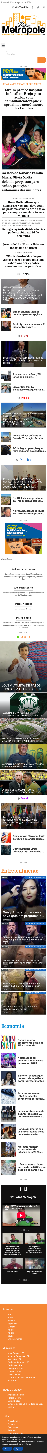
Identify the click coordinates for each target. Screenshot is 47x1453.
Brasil (10, 1317)
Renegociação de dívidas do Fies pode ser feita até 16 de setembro (23, 232)
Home (10, 1314)
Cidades (11, 1326)
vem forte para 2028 (12, 287)
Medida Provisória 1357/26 (23, 199)
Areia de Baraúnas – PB (18, 1356)
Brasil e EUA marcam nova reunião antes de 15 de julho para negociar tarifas (23, 360)
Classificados (14, 1421)
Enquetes (12, 1424)
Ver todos (12, 1380)
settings (28, 1444)
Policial (11, 1333)
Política (11, 1329)
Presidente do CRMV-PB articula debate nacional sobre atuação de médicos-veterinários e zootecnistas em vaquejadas (22, 482)
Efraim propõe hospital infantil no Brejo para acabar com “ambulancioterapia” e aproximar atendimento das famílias (23, 99)
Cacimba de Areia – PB (18, 1362)
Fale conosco (14, 1427)
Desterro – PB (14, 1374)
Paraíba (11, 1320)
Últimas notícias (15, 1433)
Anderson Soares (16, 1394)
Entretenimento (15, 1339)
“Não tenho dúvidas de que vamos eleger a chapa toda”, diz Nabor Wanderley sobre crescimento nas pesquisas (23, 261)
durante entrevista (23, 253)
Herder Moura (14, 1398)
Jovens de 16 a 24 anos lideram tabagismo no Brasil (23, 246)
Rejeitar (18, 1449)
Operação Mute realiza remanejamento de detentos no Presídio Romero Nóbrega (21, 421)
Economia (12, 1323)
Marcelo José (14, 1401)
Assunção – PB (14, 1359)
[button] (3, 45)
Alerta (23, 241)
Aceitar (7, 1449)
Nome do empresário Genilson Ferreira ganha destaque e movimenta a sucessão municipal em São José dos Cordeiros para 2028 (22, 295)
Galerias (11, 1430)
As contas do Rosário (23, 609)
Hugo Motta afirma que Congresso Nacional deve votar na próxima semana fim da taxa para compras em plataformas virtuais (23, 208)
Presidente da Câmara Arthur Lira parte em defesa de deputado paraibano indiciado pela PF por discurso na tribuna (23, 625)
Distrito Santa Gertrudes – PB (21, 1377)
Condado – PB (14, 1371)
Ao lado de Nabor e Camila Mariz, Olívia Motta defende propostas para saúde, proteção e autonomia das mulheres (22, 181)
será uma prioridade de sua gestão (22, 84)
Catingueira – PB (15, 1368)
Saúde (10, 1336)
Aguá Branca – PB (16, 1353)
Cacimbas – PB (15, 1365)
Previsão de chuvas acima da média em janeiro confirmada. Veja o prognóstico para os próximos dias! (23, 576)
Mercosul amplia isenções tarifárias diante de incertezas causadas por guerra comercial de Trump (22, 820)
